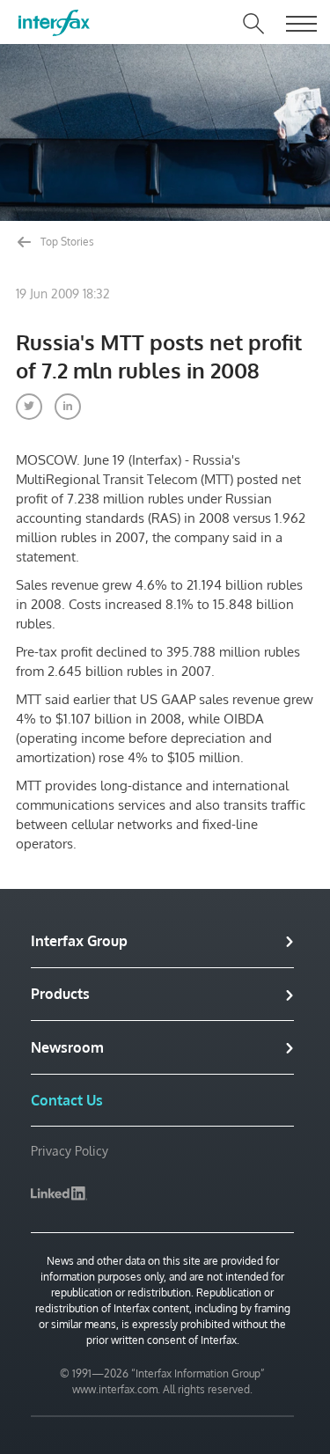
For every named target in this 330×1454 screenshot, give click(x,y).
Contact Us (67, 1100)
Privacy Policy (69, 1150)
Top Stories (66, 241)
